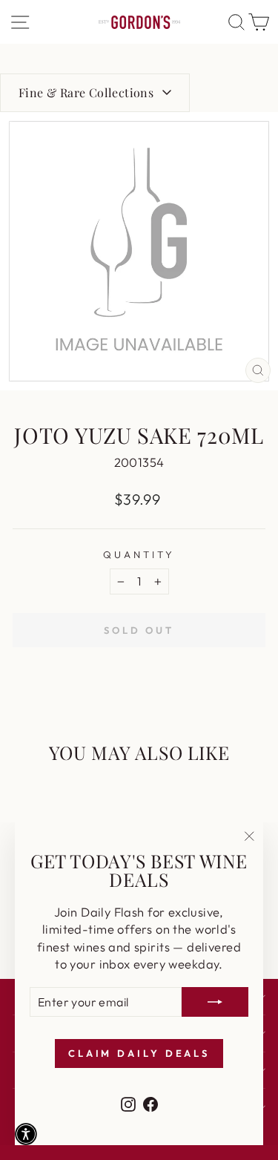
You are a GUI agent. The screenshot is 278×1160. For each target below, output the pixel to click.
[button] (26, 1134)
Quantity (139, 554)
